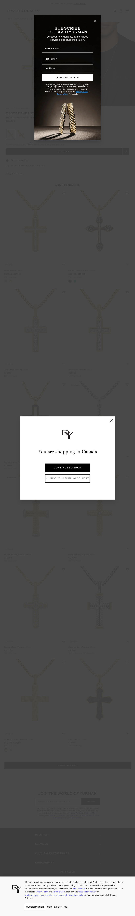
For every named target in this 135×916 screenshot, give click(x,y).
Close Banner (35, 906)
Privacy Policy (82, 91)
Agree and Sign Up (67, 77)
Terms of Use (62, 94)
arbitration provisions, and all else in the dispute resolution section (55, 895)
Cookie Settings (57, 906)
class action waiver (86, 891)
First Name (49, 59)
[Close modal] (95, 21)
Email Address (51, 48)
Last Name (49, 68)
